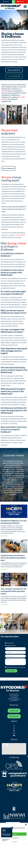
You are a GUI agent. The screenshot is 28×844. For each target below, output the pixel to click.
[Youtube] (14, 735)
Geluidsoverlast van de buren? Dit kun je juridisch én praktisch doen (13, 557)
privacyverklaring (14, 841)
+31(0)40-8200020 (20, 235)
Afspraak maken (10, 643)
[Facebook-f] (14, 725)
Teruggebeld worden (11, 645)
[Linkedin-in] (14, 730)
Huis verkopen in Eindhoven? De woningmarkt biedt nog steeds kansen (13, 591)
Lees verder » (4, 536)
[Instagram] (14, 733)
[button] (26, 824)
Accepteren (14, 834)
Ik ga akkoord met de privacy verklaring (15, 667)
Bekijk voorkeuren (14, 838)
